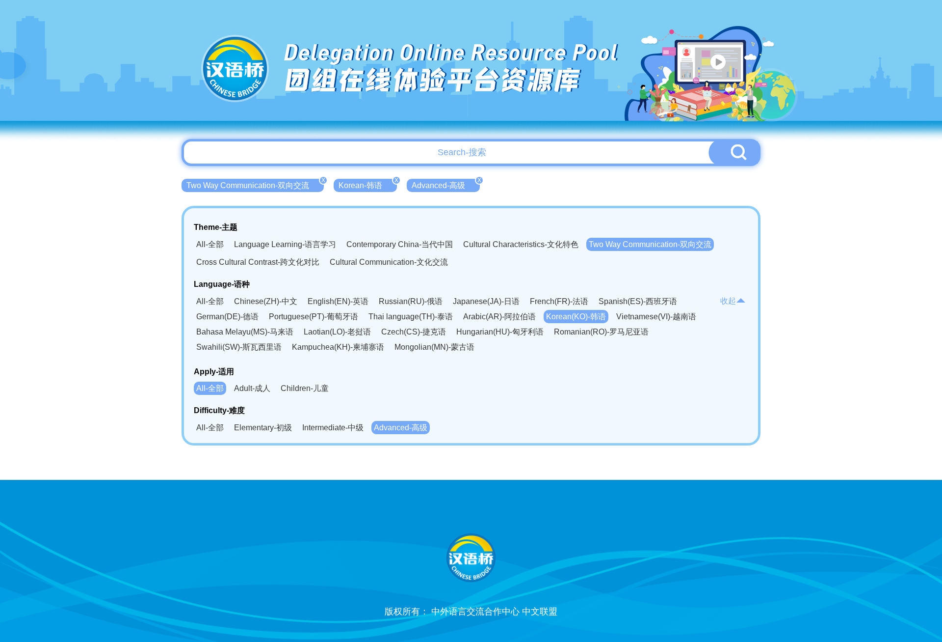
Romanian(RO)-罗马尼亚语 (601, 332)
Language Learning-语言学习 (285, 244)
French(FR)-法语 (559, 301)
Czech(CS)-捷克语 (413, 332)
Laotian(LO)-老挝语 (337, 332)
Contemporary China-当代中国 (399, 244)
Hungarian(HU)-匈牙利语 (500, 332)
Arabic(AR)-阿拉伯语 (499, 316)
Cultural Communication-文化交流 (389, 262)
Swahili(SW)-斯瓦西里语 (239, 347)
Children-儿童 (305, 388)
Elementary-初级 (263, 427)
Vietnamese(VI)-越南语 (656, 316)
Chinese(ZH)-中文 (265, 301)
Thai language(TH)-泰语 (410, 316)
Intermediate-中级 (333, 427)
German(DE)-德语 (227, 316)
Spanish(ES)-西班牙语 (638, 301)
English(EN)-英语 (338, 301)
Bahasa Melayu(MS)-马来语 (244, 332)
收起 (728, 301)
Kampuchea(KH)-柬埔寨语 (338, 347)
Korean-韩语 (368, 184)
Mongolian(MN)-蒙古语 (434, 347)
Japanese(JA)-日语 (486, 301)
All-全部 (210, 244)
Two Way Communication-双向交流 (255, 184)
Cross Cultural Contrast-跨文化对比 (257, 262)
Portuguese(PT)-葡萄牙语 (313, 316)
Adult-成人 (252, 388)
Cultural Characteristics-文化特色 (520, 244)
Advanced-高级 (446, 184)
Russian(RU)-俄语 (411, 301)
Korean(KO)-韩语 (576, 316)
